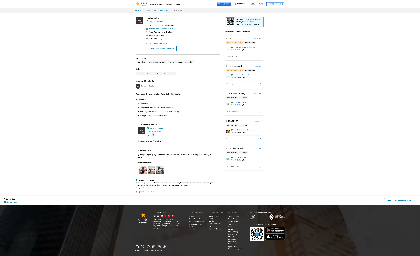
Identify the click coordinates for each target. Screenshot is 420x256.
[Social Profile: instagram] (152, 135)
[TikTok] (164, 247)
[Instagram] (137, 247)
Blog (178, 4)
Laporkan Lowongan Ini (146, 192)
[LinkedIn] (153, 247)
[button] (148, 21)
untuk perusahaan (274, 4)
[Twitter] (143, 247)
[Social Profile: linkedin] (148, 135)
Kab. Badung (164, 10)
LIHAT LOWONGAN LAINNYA (161, 48)
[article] (244, 47)
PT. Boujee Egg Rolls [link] (241, 102)
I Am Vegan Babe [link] (239, 157)
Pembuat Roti (167, 29)
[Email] (159, 247)
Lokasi (148, 10)
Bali (155, 10)
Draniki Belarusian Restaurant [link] (244, 130)
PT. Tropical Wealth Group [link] (243, 75)
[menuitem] (241, 4)
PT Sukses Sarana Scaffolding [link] (244, 47)
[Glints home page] (141, 4)
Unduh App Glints (224, 4)
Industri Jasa (154, 29)
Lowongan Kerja (156, 4)
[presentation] (141, 4)
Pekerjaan (138, 10)
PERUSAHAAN (169, 4)
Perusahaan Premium (235, 42)
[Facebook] (148, 247)
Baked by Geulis (156, 21)
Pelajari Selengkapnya (145, 188)
